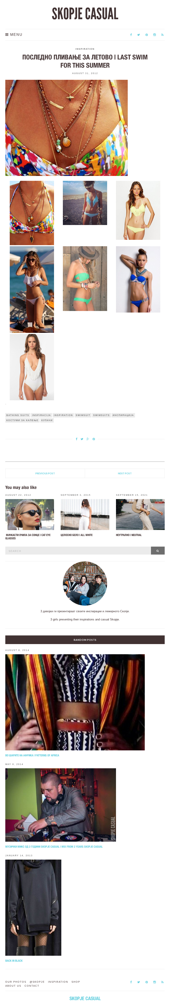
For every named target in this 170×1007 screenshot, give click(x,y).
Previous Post (45, 473)
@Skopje (37, 981)
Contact (32, 985)
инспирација (123, 415)
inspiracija (41, 415)
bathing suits (17, 415)
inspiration (63, 415)
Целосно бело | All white (77, 535)
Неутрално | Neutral (129, 535)
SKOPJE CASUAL (85, 13)
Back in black (14, 960)
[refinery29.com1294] (138, 279)
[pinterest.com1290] (85, 202)
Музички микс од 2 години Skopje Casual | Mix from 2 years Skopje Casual (54, 846)
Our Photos (15, 981)
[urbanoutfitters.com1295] (32, 366)
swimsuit (83, 415)
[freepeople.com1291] (138, 210)
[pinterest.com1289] (32, 212)
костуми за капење (22, 420)
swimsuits (101, 415)
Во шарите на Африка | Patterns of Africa (32, 755)
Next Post (125, 473)
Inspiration (85, 49)
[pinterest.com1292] (32, 289)
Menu (16, 34)
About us (13, 985)
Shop (75, 981)
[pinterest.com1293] (85, 278)
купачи (47, 420)
